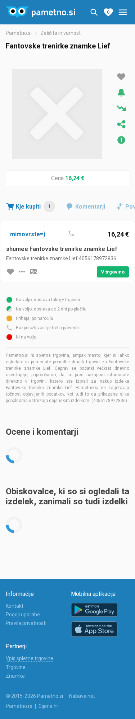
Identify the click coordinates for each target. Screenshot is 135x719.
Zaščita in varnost (60, 33)
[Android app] (94, 610)
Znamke (15, 676)
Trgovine (16, 667)
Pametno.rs (19, 706)
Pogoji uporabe (23, 614)
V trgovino (113, 272)
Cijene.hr (48, 706)
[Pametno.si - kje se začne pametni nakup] (40, 12)
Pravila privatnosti (26, 623)
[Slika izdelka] (33, 271)
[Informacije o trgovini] (22, 271)
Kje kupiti (33, 206)
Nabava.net (82, 696)
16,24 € (74, 178)
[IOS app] (94, 629)
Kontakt (14, 606)
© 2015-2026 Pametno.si (34, 696)
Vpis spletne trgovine (29, 658)
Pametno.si (19, 33)
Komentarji (90, 206)
